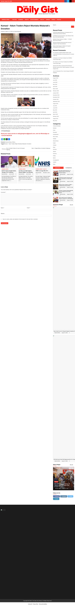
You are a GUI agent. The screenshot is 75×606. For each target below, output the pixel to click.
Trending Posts (69, 167)
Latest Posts (57, 167)
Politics (14, 19)
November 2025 (56, 97)
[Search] (73, 20)
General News (5, 19)
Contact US (30, 603)
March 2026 (55, 88)
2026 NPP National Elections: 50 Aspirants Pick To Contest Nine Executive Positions (64, 171)
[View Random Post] (71, 20)
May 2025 (55, 109)
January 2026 (55, 92)
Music (54, 147)
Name (2, 207)
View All (71, 204)
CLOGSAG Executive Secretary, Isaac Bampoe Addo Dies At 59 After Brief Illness (65, 178)
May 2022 (55, 120)
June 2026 (55, 82)
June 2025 (55, 107)
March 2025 (55, 114)
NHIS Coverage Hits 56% (42, 170)
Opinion (48, 19)
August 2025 (55, 103)
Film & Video (55, 136)
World (53, 19)
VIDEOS (54, 162)
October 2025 (56, 99)
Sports (27, 19)
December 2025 (56, 95)
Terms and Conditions (43, 603)
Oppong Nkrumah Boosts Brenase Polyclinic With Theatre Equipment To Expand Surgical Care (63, 67)
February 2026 (56, 90)
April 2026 (55, 86)
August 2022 (55, 118)
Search (54, 25)
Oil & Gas (55, 149)
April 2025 (55, 112)
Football (54, 138)
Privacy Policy (35, 603)
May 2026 (55, 84)
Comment (3, 192)
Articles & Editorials (56, 125)
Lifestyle (54, 145)
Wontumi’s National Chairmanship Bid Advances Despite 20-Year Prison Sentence (66, 191)
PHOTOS (59, 19)
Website (2, 213)
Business (20, 19)
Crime (54, 130)
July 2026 (55, 80)
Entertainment (34, 19)
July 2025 (55, 105)
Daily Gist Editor (38, 172)
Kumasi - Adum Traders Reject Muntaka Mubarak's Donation (18, 143)
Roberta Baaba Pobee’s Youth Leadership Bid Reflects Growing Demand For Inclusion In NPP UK (63, 54)
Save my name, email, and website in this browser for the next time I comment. (20, 219)
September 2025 (56, 101)
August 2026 (55, 78)
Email (28, 207)
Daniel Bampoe (17, 31)
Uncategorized (56, 160)
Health (42, 19)
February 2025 (56, 116)
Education (55, 132)
